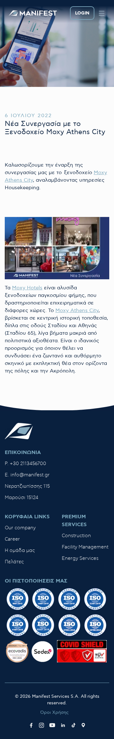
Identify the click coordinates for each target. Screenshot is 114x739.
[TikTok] (73, 725)
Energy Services (80, 558)
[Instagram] (41, 725)
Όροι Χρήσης (54, 712)
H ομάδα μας (20, 550)
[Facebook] (31, 725)
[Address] (83, 725)
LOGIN (82, 13)
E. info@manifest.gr (27, 475)
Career (12, 539)
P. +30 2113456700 (25, 463)
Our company (20, 528)
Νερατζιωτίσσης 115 (27, 486)
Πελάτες (14, 562)
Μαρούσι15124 (21, 497)
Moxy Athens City (76, 311)
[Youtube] (52, 725)
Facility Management (85, 547)
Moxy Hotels (27, 288)
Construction (76, 535)
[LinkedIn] (63, 725)
